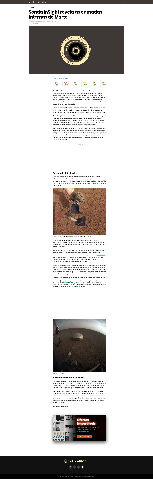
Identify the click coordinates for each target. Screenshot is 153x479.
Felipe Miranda (33, 23)
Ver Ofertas (84, 436)
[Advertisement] (79, 156)
